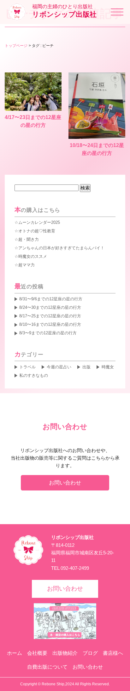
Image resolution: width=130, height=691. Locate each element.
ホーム (14, 653)
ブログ (90, 653)
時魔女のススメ (32, 256)
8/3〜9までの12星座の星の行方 (48, 333)
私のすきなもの (33, 375)
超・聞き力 (28, 239)
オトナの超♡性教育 (36, 231)
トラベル (27, 367)
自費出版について (47, 667)
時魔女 (108, 367)
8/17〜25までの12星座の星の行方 (50, 316)
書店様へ (113, 653)
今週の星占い (59, 367)
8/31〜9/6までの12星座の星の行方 (50, 299)
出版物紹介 (65, 653)
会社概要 (37, 653)
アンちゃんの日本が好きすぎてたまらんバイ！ (61, 248)
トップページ (16, 45)
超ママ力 (26, 265)
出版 (86, 367)
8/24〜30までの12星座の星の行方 (50, 307)
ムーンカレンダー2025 (39, 222)
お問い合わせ (65, 482)
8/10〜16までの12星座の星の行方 (50, 324)
